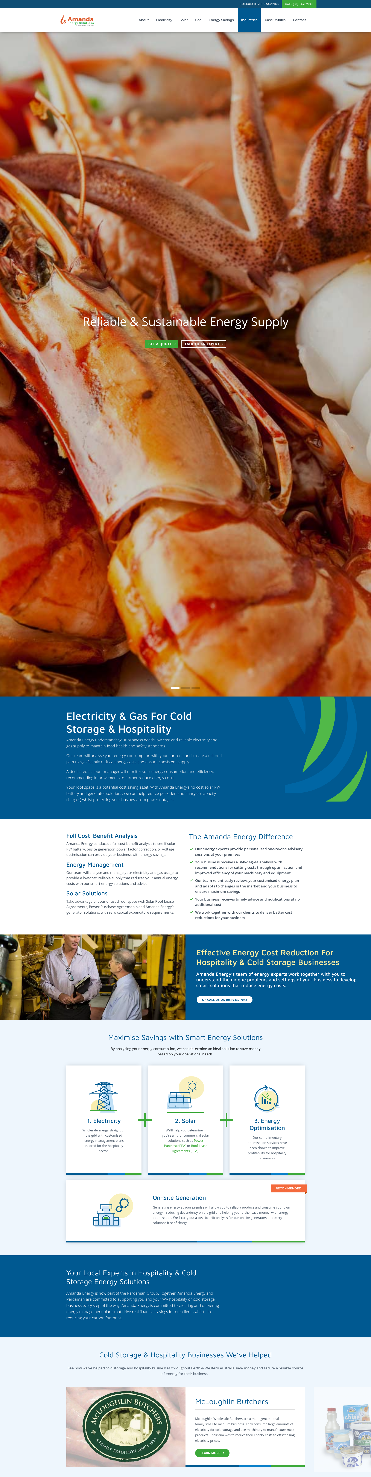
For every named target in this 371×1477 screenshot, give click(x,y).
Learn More (210, 1453)
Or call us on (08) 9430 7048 (224, 1000)
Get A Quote (160, 351)
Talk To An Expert (202, 351)
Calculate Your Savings (259, 4)
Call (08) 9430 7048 (299, 4)
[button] (175, 688)
